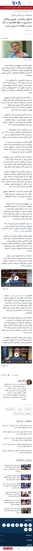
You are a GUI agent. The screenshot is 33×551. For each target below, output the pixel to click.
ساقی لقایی (28, 30)
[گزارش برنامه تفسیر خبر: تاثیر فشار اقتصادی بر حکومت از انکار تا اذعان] (26, 485)
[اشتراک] (25, 529)
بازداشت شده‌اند (19, 231)
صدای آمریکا (25, 275)
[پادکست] (30, 529)
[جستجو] (27, 548)
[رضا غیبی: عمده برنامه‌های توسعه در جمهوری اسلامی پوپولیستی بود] (26, 502)
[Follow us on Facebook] (30, 525)
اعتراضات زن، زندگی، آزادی (21, 15)
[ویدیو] (18, 548)
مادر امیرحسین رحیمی (17, 295)
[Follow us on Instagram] (12, 525)
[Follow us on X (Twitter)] (21, 525)
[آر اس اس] (4, 525)
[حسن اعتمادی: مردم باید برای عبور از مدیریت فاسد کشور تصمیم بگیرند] (26, 494)
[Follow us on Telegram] (25, 525)
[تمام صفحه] (23, 285)
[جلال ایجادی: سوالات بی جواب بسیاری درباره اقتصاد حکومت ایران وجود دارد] (26, 477)
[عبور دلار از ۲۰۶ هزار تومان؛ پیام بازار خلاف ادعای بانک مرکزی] (26, 510)
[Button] (4, 38)
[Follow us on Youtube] (17, 525)
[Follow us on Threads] (8, 525)
